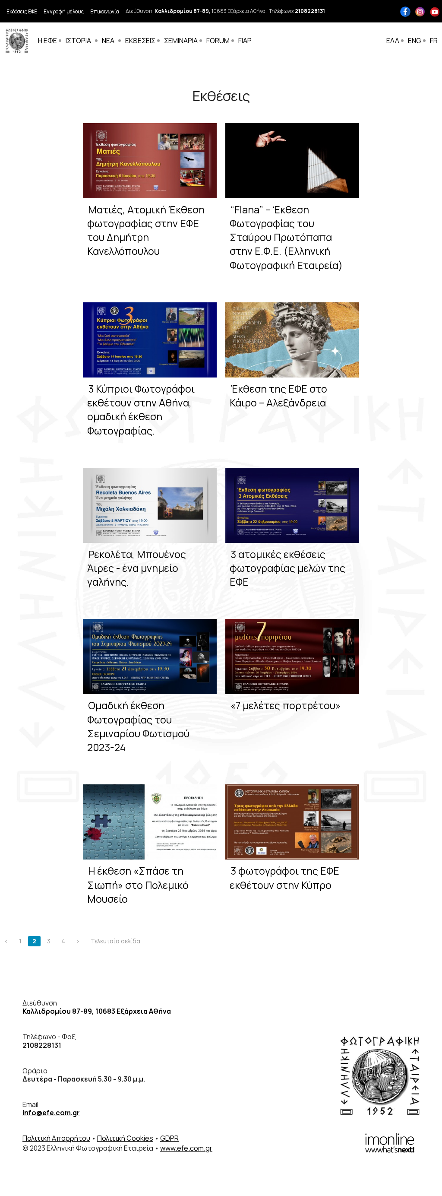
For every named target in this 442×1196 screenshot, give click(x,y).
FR (434, 40)
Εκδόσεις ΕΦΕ (21, 11)
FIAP (245, 40)
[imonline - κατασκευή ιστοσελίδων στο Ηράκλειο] (389, 1142)
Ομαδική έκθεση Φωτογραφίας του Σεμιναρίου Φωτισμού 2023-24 (138, 726)
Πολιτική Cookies (125, 1138)
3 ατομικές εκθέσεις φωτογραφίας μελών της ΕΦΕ (287, 568)
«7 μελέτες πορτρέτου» (285, 705)
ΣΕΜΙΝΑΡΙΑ (181, 40)
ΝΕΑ (108, 40)
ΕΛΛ (392, 40)
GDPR (169, 1138)
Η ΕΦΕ (47, 40)
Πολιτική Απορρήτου (56, 1138)
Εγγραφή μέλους (64, 11)
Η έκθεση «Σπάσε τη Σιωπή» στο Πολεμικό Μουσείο (138, 884)
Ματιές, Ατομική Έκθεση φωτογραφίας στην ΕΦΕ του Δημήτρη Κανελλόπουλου (146, 230)
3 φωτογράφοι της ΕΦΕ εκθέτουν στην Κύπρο (284, 877)
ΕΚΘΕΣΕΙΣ (140, 40)
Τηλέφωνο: (297, 11)
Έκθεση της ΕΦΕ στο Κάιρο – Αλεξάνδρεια (278, 395)
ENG (414, 40)
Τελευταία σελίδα (115, 941)
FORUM (218, 40)
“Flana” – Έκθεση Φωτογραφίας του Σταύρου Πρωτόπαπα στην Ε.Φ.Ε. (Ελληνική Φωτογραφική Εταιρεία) (286, 237)
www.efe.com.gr (186, 1148)
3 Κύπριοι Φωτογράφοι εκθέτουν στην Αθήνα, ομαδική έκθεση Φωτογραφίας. (141, 410)
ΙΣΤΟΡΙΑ (78, 40)
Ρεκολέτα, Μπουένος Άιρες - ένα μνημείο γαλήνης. (136, 568)
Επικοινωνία (104, 11)
